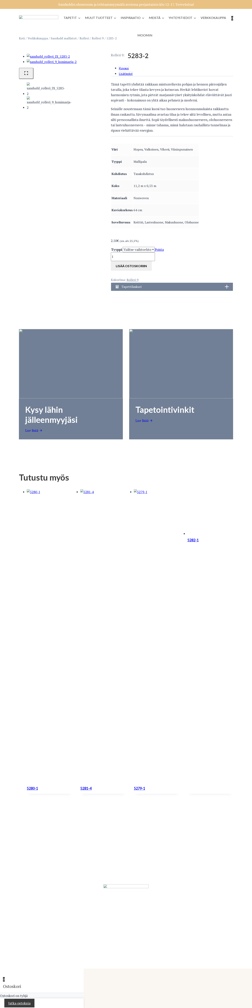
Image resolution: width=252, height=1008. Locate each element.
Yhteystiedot (180, 18)
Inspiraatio (131, 18)
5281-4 (86, 788)
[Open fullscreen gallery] (26, 73)
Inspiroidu (63, 853)
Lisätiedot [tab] (125, 73)
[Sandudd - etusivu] (38, 18)
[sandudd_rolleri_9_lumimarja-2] (52, 62)
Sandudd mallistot (33, 858)
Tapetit (70, 18)
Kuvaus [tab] (124, 68)
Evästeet (207, 960)
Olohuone (63, 864)
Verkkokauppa (213, 18)
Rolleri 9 (117, 55)
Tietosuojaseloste (58, 960)
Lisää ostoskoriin (131, 266)
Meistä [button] (154, 18)
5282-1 (193, 540)
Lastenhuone (66, 869)
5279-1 (139, 788)
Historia (172, 853)
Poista (159, 249)
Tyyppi (116, 249)
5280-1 (32, 788)
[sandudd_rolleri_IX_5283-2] (48, 56)
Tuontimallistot (31, 864)
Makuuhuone (66, 858)
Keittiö (61, 874)
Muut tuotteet (99, 18)
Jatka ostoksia (19, 1003)
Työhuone (63, 880)
